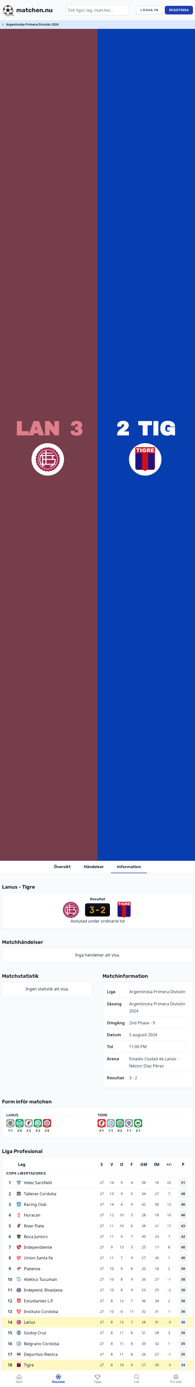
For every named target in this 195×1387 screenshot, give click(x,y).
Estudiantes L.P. (39, 1301)
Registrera (179, 10)
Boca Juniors (36, 1236)
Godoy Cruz (35, 1333)
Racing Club (35, 1204)
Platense (32, 1269)
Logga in (149, 10)
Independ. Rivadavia (43, 1290)
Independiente (38, 1247)
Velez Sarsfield (38, 1182)
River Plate (34, 1226)
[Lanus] (47, 459)
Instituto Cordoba (41, 1311)
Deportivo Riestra (41, 1354)
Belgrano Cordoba (41, 1343)
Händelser (94, 866)
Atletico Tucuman (40, 1279)
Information (129, 866)
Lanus (29, 1322)
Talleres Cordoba (40, 1194)
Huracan (32, 1215)
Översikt (62, 866)
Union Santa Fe (38, 1258)
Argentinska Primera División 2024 (32, 24)
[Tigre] (145, 459)
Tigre (29, 1365)
